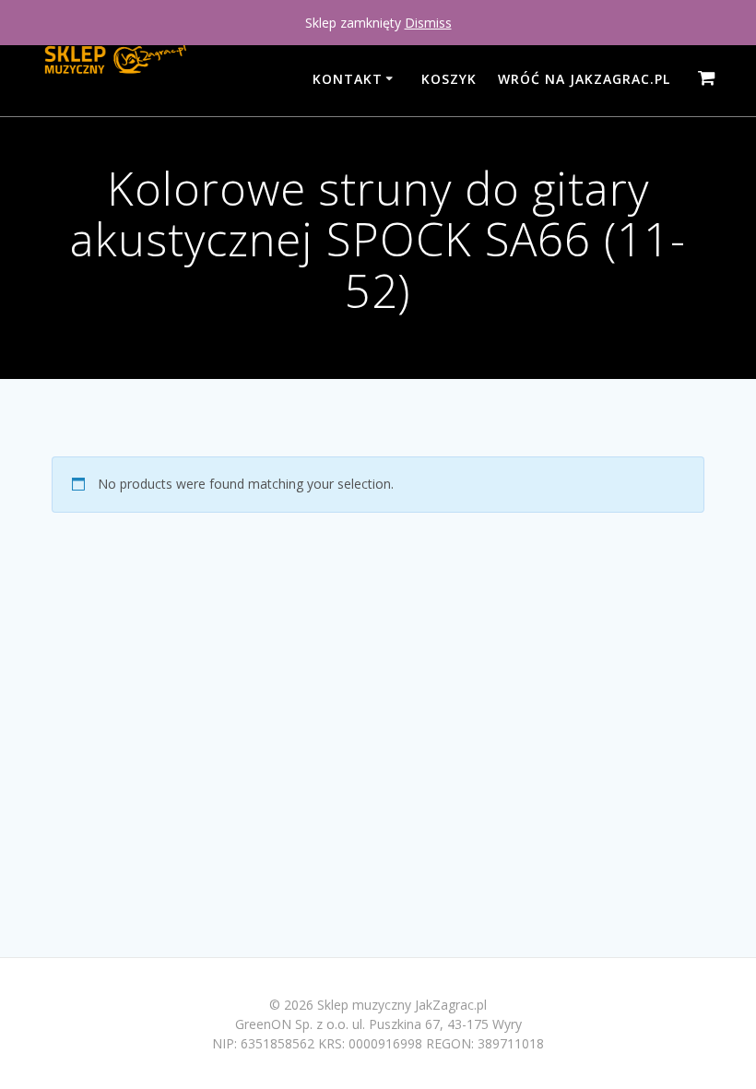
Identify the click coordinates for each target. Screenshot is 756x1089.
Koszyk (449, 79)
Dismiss (428, 22)
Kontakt (348, 79)
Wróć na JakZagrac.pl (584, 79)
